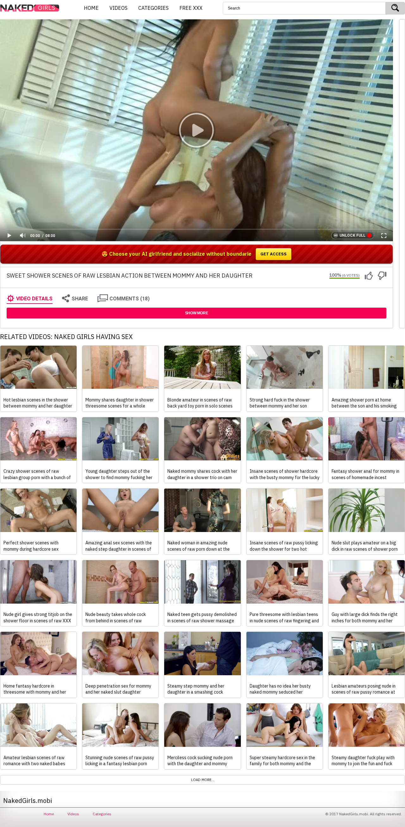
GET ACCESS (273, 254)
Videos (73, 813)
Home (49, 813)
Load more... (202, 780)
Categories (102, 813)
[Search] (395, 8)
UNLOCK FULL (352, 235)
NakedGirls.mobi (31, 8)
